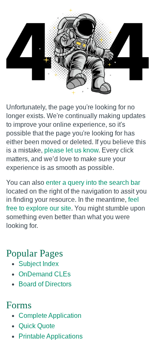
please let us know (71, 150)
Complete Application (50, 315)
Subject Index (39, 263)
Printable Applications (51, 336)
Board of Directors (45, 284)
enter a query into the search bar (93, 182)
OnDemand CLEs (45, 274)
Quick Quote (37, 325)
